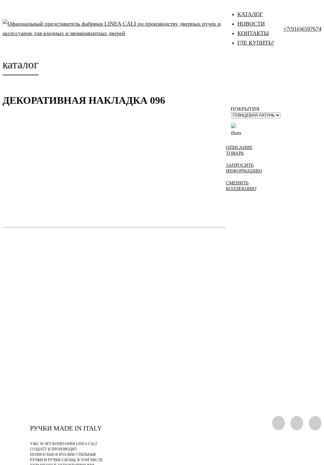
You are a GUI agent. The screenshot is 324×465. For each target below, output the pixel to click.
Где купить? (255, 43)
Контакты (253, 33)
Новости (251, 24)
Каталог (250, 14)
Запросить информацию (242, 168)
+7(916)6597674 (302, 29)
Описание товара (239, 150)
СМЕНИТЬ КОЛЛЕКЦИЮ (241, 185)
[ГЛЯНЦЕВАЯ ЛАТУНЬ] (236, 129)
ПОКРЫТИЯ (245, 109)
